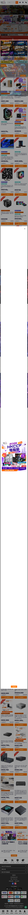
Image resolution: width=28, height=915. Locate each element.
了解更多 (14, 686)
